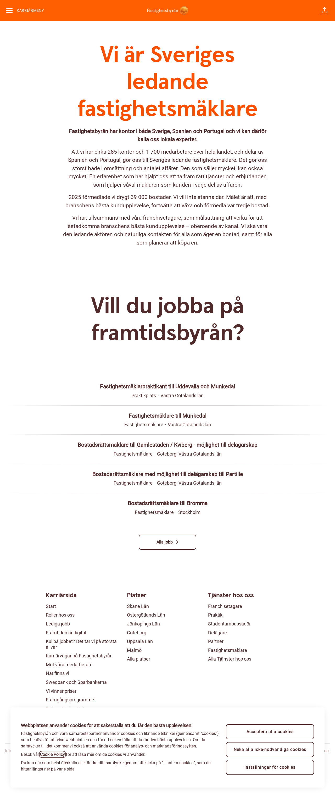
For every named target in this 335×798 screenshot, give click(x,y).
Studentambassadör (229, 624)
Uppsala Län (140, 641)
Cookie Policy (52, 754)
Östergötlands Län (146, 615)
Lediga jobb (58, 624)
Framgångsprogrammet (71, 699)
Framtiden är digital (66, 632)
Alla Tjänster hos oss (229, 659)
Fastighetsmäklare (227, 650)
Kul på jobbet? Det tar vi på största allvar (81, 644)
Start (51, 606)
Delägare (217, 632)
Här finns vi (57, 673)
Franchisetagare (225, 606)
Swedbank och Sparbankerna (76, 682)
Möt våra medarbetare (69, 664)
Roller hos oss (60, 615)
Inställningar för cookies (269, 767)
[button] (324, 10)
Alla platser (138, 659)
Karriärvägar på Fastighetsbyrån (79, 655)
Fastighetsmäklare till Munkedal (167, 416)
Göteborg (136, 632)
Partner (216, 641)
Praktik (215, 615)
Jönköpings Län (143, 624)
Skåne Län (138, 606)
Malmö (134, 650)
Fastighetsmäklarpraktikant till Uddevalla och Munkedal (167, 386)
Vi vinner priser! (62, 691)
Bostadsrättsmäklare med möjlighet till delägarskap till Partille (167, 474)
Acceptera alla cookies (270, 731)
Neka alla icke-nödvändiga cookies (270, 749)
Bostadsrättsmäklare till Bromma (168, 503)
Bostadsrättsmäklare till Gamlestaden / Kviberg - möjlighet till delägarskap (168, 445)
